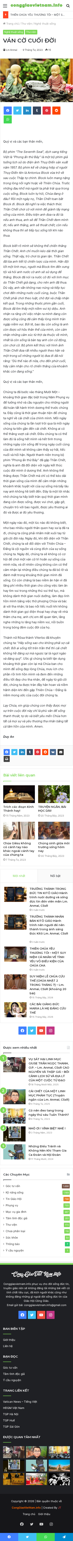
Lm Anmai (11, 49)
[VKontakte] (53, 752)
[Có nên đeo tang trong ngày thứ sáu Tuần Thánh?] (14, 1116)
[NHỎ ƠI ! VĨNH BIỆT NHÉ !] (14, 1134)
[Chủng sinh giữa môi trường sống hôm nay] (54, 830)
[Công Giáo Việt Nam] (36, 5)
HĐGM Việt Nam (13, 1408)
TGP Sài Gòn (11, 1426)
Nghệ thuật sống (45, 23)
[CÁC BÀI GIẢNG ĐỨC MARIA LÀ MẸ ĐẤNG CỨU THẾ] (15, 1009)
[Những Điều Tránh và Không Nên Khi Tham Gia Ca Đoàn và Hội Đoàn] (14, 1151)
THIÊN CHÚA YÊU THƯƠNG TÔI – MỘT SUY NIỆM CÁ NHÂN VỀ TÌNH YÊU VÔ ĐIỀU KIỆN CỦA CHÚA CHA (48, 957)
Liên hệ (8, 1346)
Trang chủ (12, 23)
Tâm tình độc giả (16, 1218)
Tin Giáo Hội (13, 1199)
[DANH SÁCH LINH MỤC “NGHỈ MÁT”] (13, 1479)
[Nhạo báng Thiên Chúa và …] (59, 1479)
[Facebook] (7, 752)
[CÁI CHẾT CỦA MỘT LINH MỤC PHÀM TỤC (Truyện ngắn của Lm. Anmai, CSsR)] (14, 1096)
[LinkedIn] (22, 752)
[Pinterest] (37, 752)
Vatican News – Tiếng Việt (20, 1401)
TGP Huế (9, 1420)
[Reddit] (45, 752)
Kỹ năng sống (14, 1192)
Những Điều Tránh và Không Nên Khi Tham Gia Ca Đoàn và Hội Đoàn (48, 1151)
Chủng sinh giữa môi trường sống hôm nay (54, 847)
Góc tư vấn (13, 1186)
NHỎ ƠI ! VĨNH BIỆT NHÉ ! (47, 1128)
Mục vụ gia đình (16, 1211)
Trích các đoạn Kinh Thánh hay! (18, 808)
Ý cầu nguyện (15, 1250)
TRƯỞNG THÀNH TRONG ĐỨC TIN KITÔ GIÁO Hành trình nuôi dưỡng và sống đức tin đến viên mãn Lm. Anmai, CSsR (49, 897)
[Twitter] (14, 752)
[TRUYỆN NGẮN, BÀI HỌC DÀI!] (54, 794)
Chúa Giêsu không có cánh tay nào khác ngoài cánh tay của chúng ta (18, 849)
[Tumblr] (30, 752)
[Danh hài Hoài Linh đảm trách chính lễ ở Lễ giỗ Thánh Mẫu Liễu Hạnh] (36, 1479)
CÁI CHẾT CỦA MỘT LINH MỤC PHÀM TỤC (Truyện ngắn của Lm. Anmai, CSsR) (49, 1095)
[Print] (7, 759)
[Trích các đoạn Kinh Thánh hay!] (19, 794)
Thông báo (13, 1244)
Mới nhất (19, 876)
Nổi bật (55, 876)
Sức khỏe (12, 1237)
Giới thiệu (9, 1339)
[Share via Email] (61, 752)
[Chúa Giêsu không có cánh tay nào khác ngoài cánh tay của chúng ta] (19, 830)
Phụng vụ (12, 1205)
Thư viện (26, 23)
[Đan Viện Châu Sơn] (59, 1466)
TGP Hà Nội (10, 1414)
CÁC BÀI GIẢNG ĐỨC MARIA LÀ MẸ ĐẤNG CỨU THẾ (48, 1008)
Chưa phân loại (15, 1231)
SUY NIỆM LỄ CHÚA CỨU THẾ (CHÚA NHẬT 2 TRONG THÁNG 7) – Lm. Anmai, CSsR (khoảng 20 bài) (48, 985)
